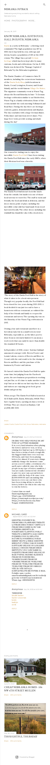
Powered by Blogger (27, 757)
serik (14, 604)
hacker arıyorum (19, 598)
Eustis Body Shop (17, 82)
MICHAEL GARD (19, 514)
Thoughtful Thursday (20, 736)
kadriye (15, 602)
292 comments (15, 741)
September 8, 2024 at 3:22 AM (24, 517)
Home (7, 21)
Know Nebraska (32, 424)
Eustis (6, 46)
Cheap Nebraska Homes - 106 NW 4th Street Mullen (23, 688)
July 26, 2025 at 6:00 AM (33, 589)
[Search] (44, 4)
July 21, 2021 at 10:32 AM (33, 437)
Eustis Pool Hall (20, 155)
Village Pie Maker (37, 88)
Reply (14, 509)
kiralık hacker (18, 595)
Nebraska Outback (16, 9)
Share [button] (6, 421)
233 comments (15, 695)
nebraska (42, 424)
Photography (19, 21)
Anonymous (17, 437)
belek (14, 600)
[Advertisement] (25, 240)
